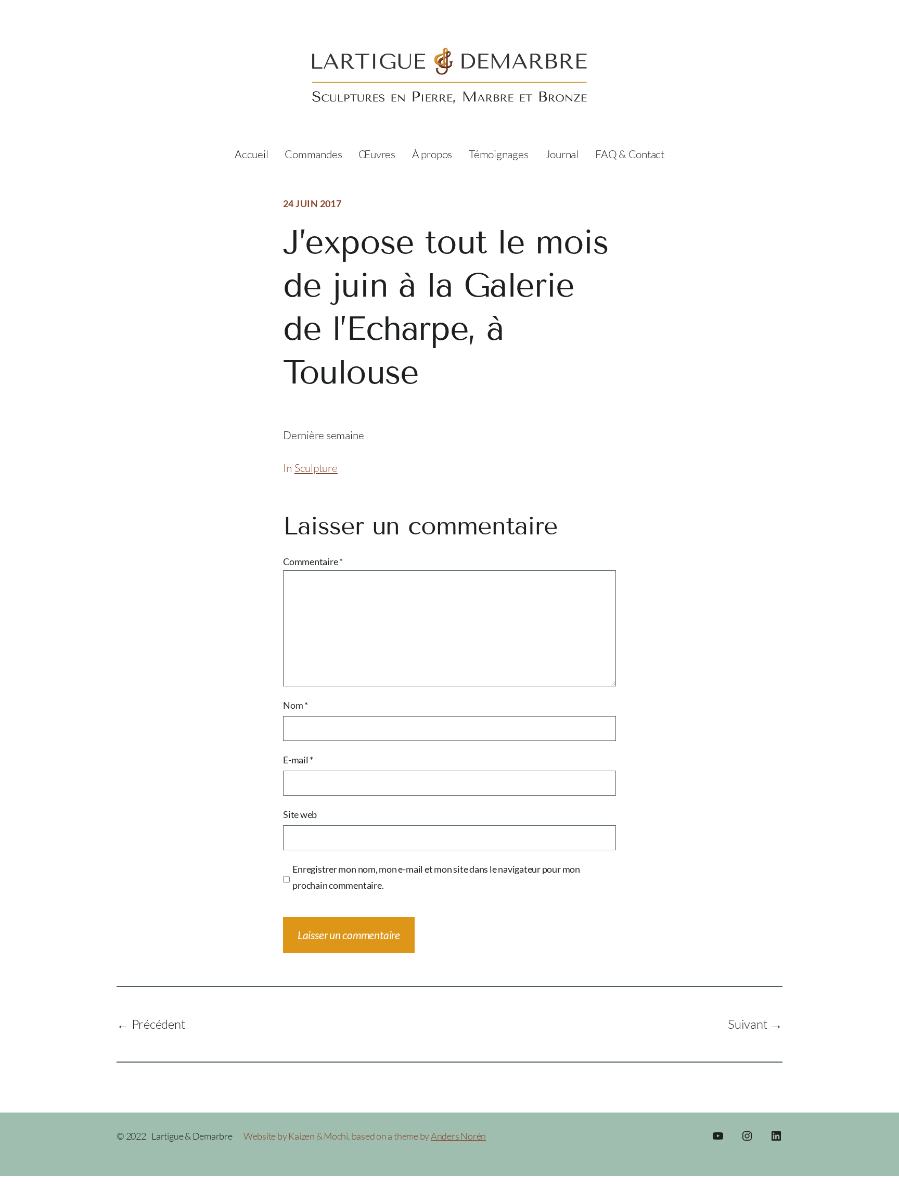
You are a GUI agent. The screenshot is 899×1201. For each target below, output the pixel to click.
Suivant (747, 1024)
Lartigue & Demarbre (192, 1136)
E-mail (298, 759)
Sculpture (316, 468)
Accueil (251, 154)
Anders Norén (458, 1136)
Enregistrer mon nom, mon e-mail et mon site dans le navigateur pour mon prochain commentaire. (436, 877)
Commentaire (313, 561)
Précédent (158, 1024)
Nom (295, 705)
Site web (300, 814)
